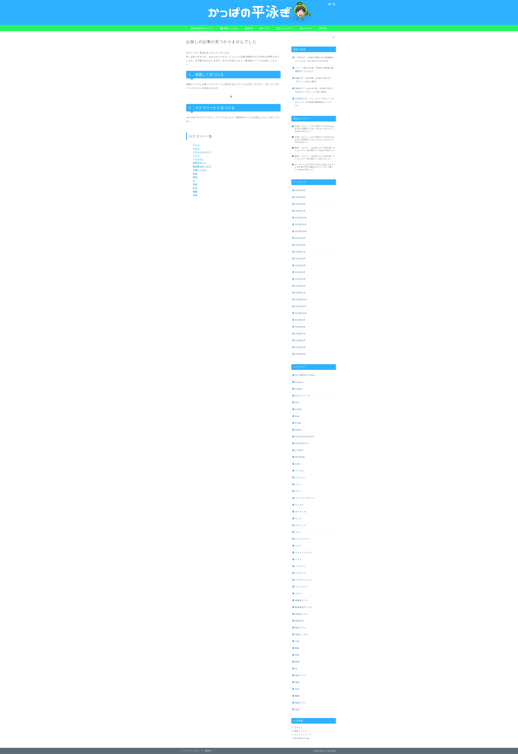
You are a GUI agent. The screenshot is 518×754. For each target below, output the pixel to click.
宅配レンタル (230, 28)
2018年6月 (300, 340)
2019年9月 (300, 238)
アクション (300, 477)
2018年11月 (300, 306)
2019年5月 (300, 265)
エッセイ (299, 505)
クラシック (300, 525)
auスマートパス (303, 396)
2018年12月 (301, 299)
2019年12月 (301, 218)
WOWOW (300, 457)
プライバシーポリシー (192, 751)
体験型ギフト (200, 163)
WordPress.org (301, 738)
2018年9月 (300, 320)
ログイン (298, 727)
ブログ (298, 593)
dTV (297, 402)
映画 (250, 28)
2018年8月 (300, 327)
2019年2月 (300, 286)
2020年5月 (300, 190)
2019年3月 (300, 279)
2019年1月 (300, 293)
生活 (195, 188)
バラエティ (286, 28)
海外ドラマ (300, 675)
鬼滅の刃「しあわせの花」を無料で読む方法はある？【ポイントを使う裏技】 (314, 90)
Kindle (298, 423)
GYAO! (298, 409)
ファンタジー (301, 586)
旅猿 (297, 655)
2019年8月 (300, 245)
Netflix (298, 430)
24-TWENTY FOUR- (305, 375)
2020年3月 (300, 204)
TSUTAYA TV (301, 443)
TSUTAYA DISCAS (304, 436)
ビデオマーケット (303, 580)
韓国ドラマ (300, 703)
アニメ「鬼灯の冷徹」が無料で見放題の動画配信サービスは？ (314, 69)
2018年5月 (300, 347)
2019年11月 (300, 224)
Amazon (307, 28)
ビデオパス (300, 573)
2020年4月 (300, 197)
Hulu (297, 416)
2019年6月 (300, 258)
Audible (299, 389)
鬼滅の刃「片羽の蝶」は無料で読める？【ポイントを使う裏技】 (313, 80)
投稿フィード (300, 731)
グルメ (196, 148)
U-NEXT (299, 450)
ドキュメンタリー (202, 152)
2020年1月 (300, 211)
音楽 (324, 28)
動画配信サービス (203, 28)
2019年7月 (300, 252)
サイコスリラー (302, 539)
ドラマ (266, 28)
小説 (297, 641)
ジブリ (298, 546)
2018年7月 (300, 334)
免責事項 (208, 751)
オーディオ (300, 511)
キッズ (298, 518)
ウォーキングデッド (305, 498)
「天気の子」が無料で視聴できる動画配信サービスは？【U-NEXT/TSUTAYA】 (314, 59)
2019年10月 (301, 231)
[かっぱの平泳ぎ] (259, 22)
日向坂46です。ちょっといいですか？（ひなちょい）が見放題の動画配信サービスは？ (314, 102)
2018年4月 (300, 354)
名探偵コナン (301, 614)
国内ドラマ (300, 627)
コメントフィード (302, 735)
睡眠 (195, 191)
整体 (195, 173)
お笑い (298, 464)
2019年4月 (300, 272)
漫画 (195, 184)
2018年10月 (301, 313)
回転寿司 (299, 621)
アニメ (196, 145)
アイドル (299, 470)
